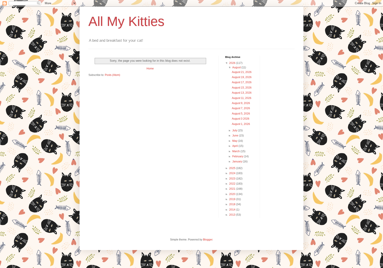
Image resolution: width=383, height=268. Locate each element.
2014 (232, 209)
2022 (232, 183)
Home (150, 68)
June (235, 135)
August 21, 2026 (242, 72)
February (238, 156)
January (237, 161)
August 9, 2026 (241, 103)
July (235, 130)
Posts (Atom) (112, 75)
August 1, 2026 (241, 124)
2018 (232, 204)
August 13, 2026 (242, 92)
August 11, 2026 (241, 98)
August (236, 67)
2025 (232, 168)
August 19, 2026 (242, 77)
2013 (232, 214)
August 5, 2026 (241, 113)
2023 (232, 178)
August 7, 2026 (241, 108)
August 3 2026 (240, 118)
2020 (232, 194)
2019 (232, 199)
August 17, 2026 (242, 82)
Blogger (207, 239)
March (236, 151)
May (235, 140)
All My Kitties (126, 21)
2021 (232, 188)
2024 (232, 173)
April (235, 146)
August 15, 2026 (242, 87)
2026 (232, 63)
